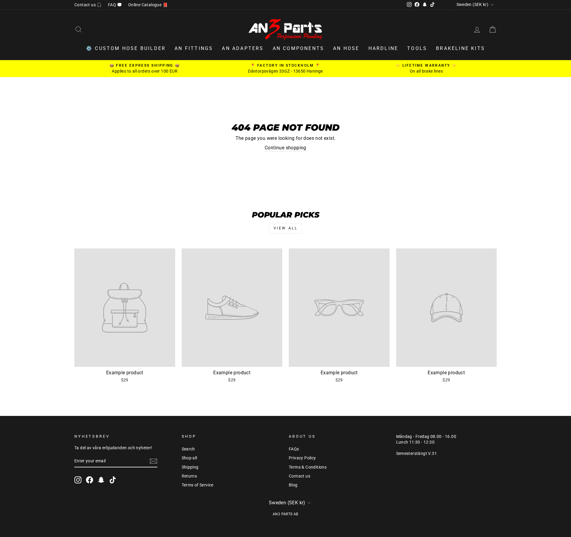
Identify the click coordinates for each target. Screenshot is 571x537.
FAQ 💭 (115, 4)
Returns (189, 476)
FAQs (294, 449)
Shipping (190, 467)
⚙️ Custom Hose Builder (126, 48)
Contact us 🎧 (88, 4)
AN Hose (346, 48)
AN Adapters (242, 48)
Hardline (383, 48)
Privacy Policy (302, 457)
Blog (293, 485)
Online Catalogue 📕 (148, 4)
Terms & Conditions (308, 467)
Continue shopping (285, 148)
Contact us (299, 476)
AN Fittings (194, 48)
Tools (417, 48)
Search (188, 449)
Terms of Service (198, 485)
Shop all (189, 457)
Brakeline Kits (460, 48)
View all (286, 228)
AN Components (298, 48)
